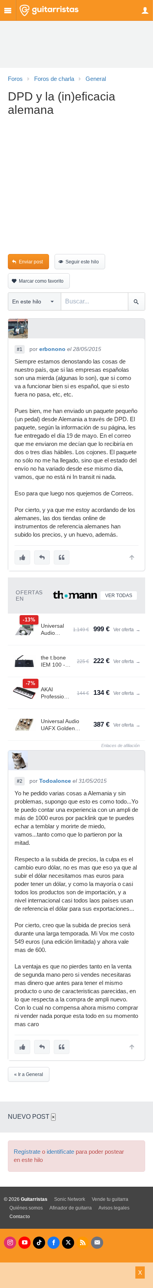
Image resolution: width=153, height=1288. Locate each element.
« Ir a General (28, 1074)
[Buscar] (136, 301)
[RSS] (82, 1243)
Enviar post (31, 262)
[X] (68, 1243)
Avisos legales (113, 1208)
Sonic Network (69, 1199)
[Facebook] (53, 1243)
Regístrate (27, 1152)
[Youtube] (24, 1243)
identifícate (60, 1152)
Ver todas (118, 595)
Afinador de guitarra (70, 1208)
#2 (19, 781)
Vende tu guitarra (110, 1199)
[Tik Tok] (39, 1243)
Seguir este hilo (82, 262)
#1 (19, 349)
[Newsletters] (97, 1243)
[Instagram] (10, 1243)
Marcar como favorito (41, 281)
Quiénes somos (26, 1208)
